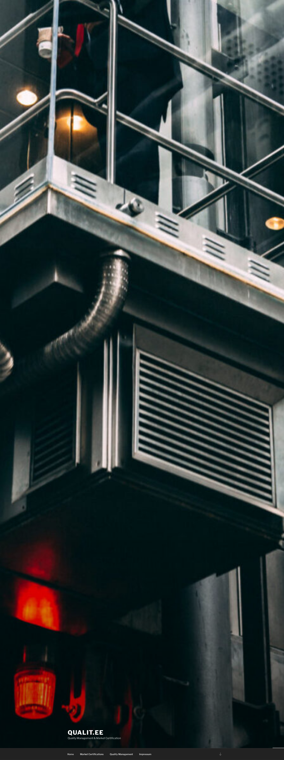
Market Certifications (92, 754)
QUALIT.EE (86, 732)
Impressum (145, 754)
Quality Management (121, 754)
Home (70, 754)
